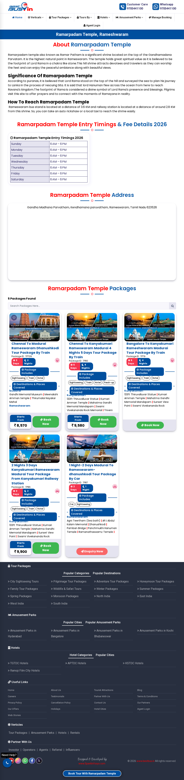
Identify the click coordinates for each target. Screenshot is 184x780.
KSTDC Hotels (134, 663)
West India (17, 603)
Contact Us (100, 702)
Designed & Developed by (92, 759)
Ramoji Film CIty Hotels (25, 670)
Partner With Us (102, 696)
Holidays (55, 709)
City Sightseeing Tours (24, 581)
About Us (56, 690)
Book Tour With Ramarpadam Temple (92, 773)
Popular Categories (76, 573)
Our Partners (143, 702)
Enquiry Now (93, 551)
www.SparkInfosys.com (92, 763)
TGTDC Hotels (19, 663)
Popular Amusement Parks (103, 622)
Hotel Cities (100, 709)
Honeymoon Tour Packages (156, 581)
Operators (29, 749)
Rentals (75, 732)
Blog (139, 690)
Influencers (73, 749)
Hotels (104, 17)
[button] (13, 327)
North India (103, 596)
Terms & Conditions (147, 696)
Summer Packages (151, 589)
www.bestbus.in (146, 761)
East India (145, 596)
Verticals (36, 17)
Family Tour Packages (24, 589)
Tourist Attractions (103, 690)
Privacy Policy (15, 702)
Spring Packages (21, 596)
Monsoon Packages (66, 596)
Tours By (84, 17)
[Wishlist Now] (14, 318)
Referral (57, 749)
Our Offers (13, 709)
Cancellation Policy (60, 702)
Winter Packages (107, 589)
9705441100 (135, 8)
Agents (43, 749)
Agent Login (93, 25)
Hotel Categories (81, 655)
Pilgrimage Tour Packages (69, 581)
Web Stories (14, 715)
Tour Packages (60, 17)
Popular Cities (72, 622)
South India (60, 603)
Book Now (46, 422)
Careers (12, 696)
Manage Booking (161, 17)
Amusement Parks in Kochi (156, 630)
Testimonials (57, 696)
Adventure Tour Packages (112, 581)
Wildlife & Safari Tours (67, 589)
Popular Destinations (107, 573)
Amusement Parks (130, 17)
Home (18, 17)
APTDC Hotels (76, 663)
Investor (14, 749)
